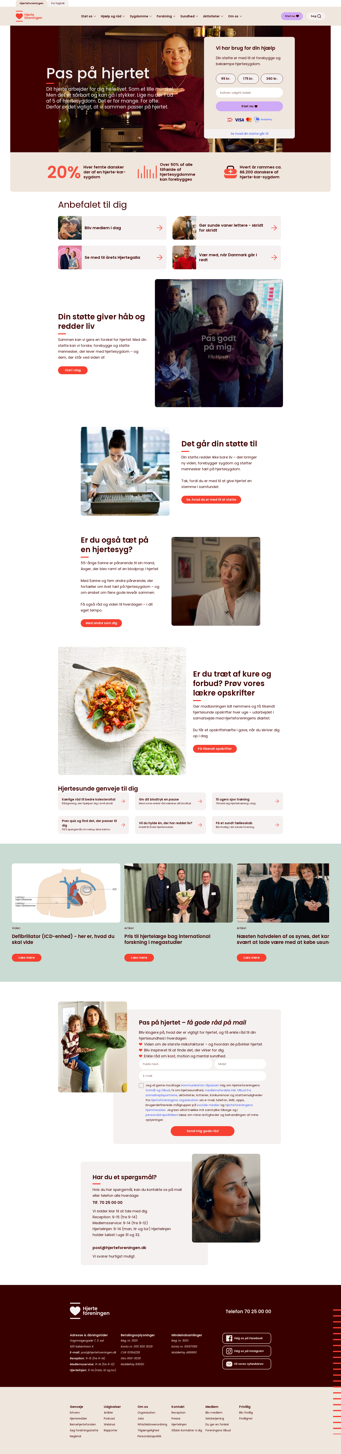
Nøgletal (75, 1436)
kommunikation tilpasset (200, 1085)
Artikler (108, 1413)
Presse (175, 1418)
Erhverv (75, 1413)
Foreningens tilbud (218, 1430)
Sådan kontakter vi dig (186, 1430)
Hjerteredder (78, 1418)
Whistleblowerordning (152, 1424)
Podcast (109, 1418)
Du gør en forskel (217, 1424)
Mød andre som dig (101, 623)
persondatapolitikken (162, 1115)
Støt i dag (73, 370)
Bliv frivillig (246, 1413)
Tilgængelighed (148, 1430)
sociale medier (208, 1105)
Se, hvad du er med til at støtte (211, 499)
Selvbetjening (214, 1418)
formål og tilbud (158, 1090)
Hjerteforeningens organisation (174, 1100)
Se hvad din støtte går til (249, 133)
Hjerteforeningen (31, 3)
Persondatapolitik (149, 1436)
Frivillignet (246, 1418)
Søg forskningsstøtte (84, 1430)
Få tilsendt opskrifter (215, 748)
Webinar (109, 1424)
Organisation (146, 1413)
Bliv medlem (213, 1413)
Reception (178, 1413)
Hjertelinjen (179, 1424)
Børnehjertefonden (83, 1424)
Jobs (141, 1418)
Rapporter (110, 1430)
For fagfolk (58, 3)
